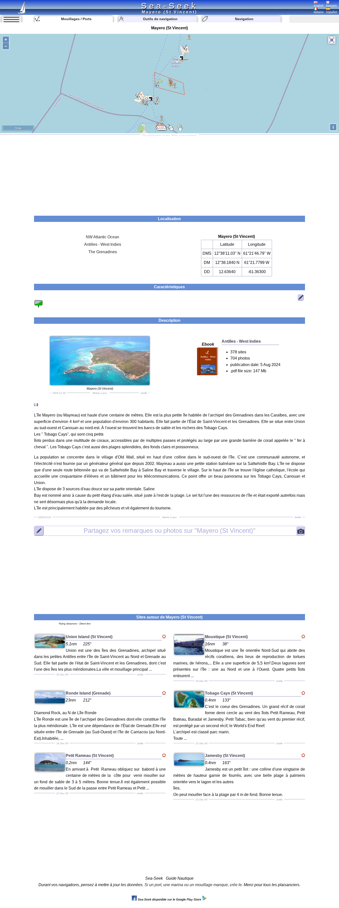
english (319, 5)
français (331, 5)
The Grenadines (102, 252)
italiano (319, 12)
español (331, 12)
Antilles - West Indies (102, 244)
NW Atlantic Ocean (102, 237)
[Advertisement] (169, 173)
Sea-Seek (169, 5)
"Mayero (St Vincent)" (169, 530)
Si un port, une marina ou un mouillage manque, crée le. (193, 885)
